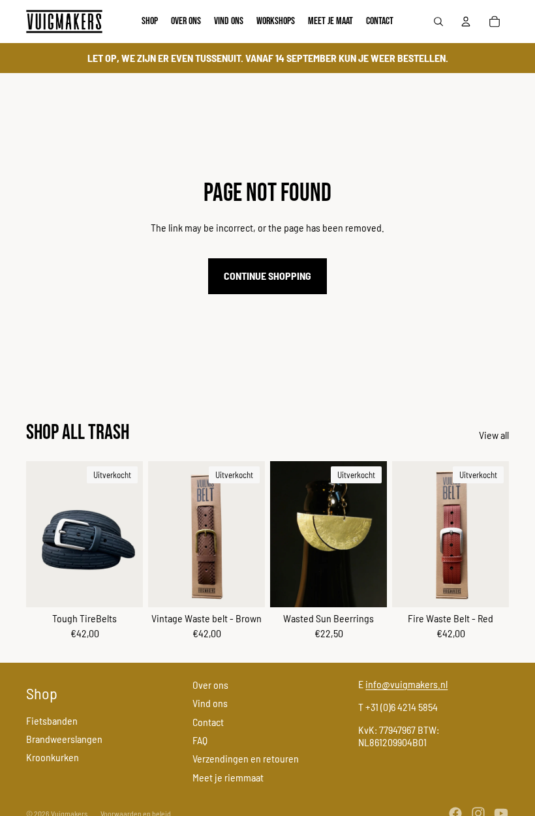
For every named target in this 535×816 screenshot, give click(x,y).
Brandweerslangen (64, 739)
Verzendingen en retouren (245, 758)
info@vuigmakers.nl (406, 684)
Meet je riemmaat (228, 777)
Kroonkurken (52, 757)
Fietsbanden (52, 720)
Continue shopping (267, 275)
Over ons (210, 684)
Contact (208, 722)
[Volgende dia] (133, 534)
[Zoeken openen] (438, 21)
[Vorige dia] (36, 534)
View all (494, 435)
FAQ (199, 740)
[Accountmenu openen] (465, 21)
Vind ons (210, 703)
